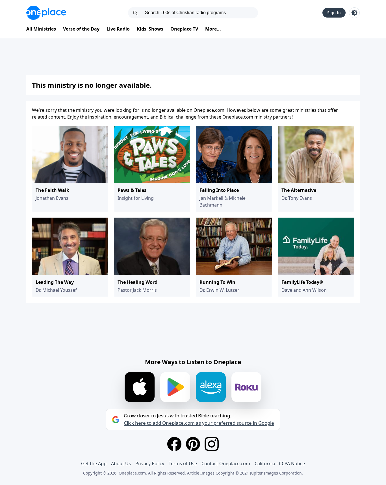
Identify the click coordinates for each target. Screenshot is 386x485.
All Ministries (41, 29)
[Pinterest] (193, 444)
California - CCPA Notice (280, 463)
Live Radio (118, 29)
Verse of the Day (81, 29)
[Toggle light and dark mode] (354, 12)
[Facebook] (174, 444)
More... (213, 29)
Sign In (334, 12)
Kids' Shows (150, 29)
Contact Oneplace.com (225, 463)
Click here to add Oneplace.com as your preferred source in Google (199, 423)
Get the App (94, 463)
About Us (121, 463)
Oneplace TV (184, 29)
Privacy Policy (149, 463)
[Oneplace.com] (46, 13)
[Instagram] (212, 444)
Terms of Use (183, 463)
